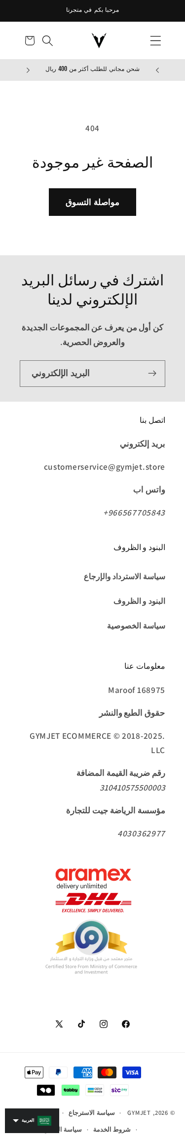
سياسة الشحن (62, 1129)
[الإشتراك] (152, 373)
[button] (155, 40)
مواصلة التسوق (92, 201)
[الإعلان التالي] (28, 70)
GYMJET (139, 1112)
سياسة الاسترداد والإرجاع (124, 576)
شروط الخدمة (112, 1129)
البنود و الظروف (139, 601)
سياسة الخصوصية (136, 626)
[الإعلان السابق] (157, 70)
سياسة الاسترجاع (92, 1112)
